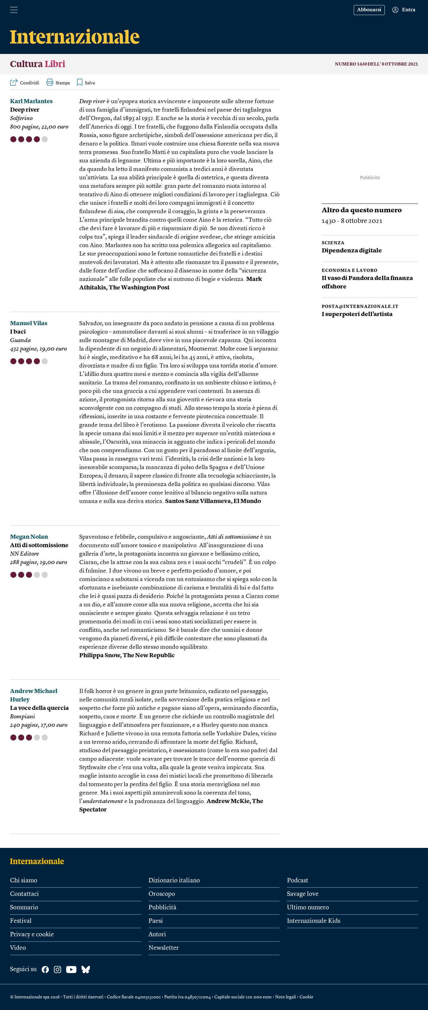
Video (18, 948)
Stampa (63, 83)
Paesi (156, 921)
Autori (157, 935)
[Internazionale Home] (39, 861)
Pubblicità (162, 908)
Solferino (21, 119)
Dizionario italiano (174, 881)
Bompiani (22, 717)
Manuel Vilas (28, 324)
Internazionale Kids (313, 921)
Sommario (24, 908)
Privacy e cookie (32, 935)
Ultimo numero (308, 908)
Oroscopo (162, 894)
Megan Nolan (29, 537)
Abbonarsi (369, 10)
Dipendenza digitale (352, 251)
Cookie (306, 997)
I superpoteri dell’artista (357, 315)
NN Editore (24, 554)
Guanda (20, 341)
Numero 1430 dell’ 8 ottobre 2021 (376, 64)
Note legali (285, 997)
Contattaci (24, 894)
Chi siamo (23, 881)
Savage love (303, 894)
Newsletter (164, 948)
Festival (21, 921)
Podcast (297, 881)
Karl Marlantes (31, 102)
